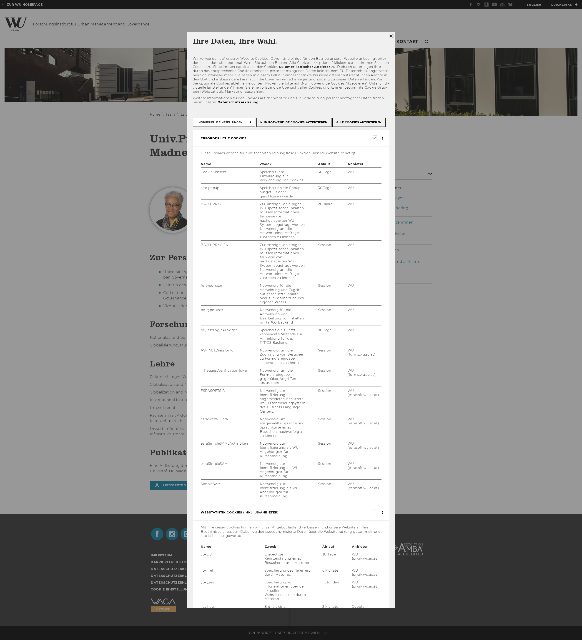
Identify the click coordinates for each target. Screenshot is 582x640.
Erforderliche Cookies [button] (223, 138)
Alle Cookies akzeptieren (359, 122)
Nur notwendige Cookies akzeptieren (293, 122)
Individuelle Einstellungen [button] (220, 122)
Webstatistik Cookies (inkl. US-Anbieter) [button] (240, 512)
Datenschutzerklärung (237, 102)
